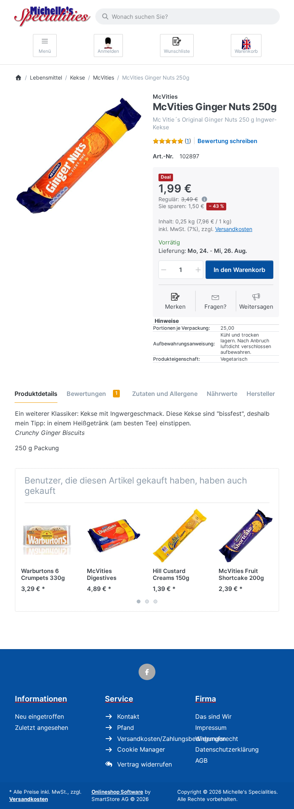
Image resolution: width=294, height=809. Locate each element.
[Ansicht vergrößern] (78, 156)
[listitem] (78, 156)
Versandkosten (233, 229)
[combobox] (187, 16)
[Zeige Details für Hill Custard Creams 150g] (180, 536)
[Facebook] (147, 672)
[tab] (36, 393)
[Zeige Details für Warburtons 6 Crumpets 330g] (48, 536)
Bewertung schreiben (227, 141)
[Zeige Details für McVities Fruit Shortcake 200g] (246, 536)
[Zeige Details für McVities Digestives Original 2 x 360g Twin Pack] (114, 536)
